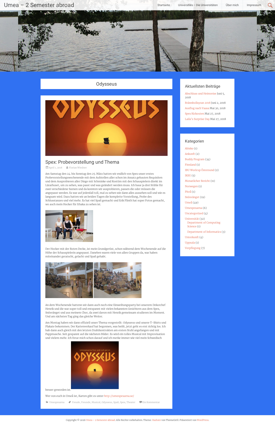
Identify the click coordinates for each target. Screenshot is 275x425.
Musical (96, 402)
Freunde (85, 402)
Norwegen (191, 186)
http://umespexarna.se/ (119, 395)
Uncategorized (194, 213)
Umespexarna (56, 402)
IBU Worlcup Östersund (199, 170)
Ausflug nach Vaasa (197, 108)
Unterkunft (192, 237)
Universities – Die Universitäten (198, 5)
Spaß (116, 402)
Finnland (190, 164)
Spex (122, 402)
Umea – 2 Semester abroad (39, 5)
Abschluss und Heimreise (200, 93)
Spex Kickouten (194, 113)
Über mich (232, 5)
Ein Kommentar (151, 402)
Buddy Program (194, 159)
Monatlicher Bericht (197, 180)
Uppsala (190, 242)
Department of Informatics (204, 231)
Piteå (188, 191)
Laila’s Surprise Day (197, 119)
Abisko (189, 148)
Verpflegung (193, 248)
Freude (76, 402)
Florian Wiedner (78, 167)
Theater (131, 402)
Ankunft (190, 153)
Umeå (188, 202)
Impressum (254, 5)
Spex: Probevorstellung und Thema (82, 162)
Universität (192, 218)
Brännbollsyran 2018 (198, 102)
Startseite (164, 5)
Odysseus (107, 402)
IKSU (188, 175)
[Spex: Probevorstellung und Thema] (106, 155)
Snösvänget (192, 197)
